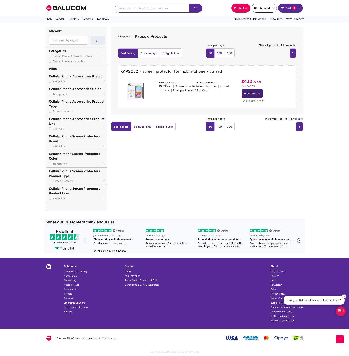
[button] (252, 93)
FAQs (273, 289)
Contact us (241, 8)
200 (229, 53)
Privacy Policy (277, 293)
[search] (195, 8)
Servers (68, 311)
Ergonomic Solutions (74, 302)
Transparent (79, 94)
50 (210, 53)
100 (219, 53)
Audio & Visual (71, 284)
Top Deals (103, 18)
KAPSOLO (79, 81)
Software (68, 298)
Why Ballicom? (295, 18)
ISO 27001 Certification (282, 320)
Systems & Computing (75, 271)
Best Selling (128, 53)
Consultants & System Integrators (142, 284)
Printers (68, 293)
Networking (70, 280)
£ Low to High (148, 53)
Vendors (61, 18)
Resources (276, 18)
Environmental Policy (281, 311)
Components (70, 289)
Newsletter (276, 284)
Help (272, 280)
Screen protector (79, 111)
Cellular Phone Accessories (79, 61)
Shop (49, 18)
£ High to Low (171, 53)
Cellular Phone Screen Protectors (79, 56)
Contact (274, 276)
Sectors (74, 18)
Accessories (70, 276)
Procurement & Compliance (250, 18)
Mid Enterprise (132, 276)
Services (88, 18)
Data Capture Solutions (76, 307)
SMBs (128, 271)
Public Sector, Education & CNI (141, 280)
